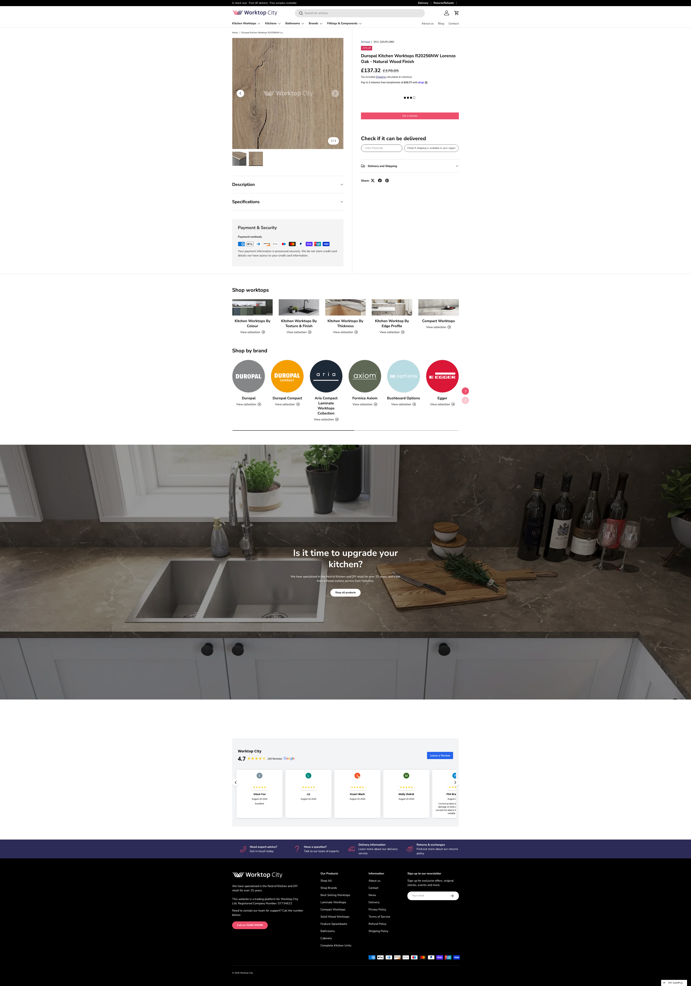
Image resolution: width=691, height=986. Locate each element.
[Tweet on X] (372, 180)
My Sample (675, 983)
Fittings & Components (342, 23)
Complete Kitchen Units (335, 945)
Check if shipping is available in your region (431, 148)
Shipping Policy (378, 931)
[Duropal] (248, 376)
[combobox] (360, 13)
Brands (313, 23)
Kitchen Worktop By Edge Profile (392, 323)
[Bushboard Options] (403, 376)
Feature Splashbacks (333, 924)
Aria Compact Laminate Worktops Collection (326, 406)
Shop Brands (328, 888)
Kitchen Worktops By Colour (252, 323)
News (372, 895)
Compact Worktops (438, 321)
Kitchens (271, 23)
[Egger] (442, 376)
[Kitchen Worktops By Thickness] (345, 307)
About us (428, 24)
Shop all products (345, 592)
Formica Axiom (365, 398)
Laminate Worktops (333, 902)
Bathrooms (292, 23)
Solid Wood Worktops (334, 917)
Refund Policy (377, 924)
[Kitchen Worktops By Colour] (252, 307)
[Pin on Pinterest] (387, 180)
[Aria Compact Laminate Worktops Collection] (326, 376)
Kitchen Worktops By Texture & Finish (299, 323)
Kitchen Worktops (244, 23)
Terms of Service (379, 917)
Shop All (326, 881)
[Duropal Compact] (287, 376)
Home (235, 32)
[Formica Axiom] (365, 376)
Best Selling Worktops (335, 895)
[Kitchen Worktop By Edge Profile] (392, 307)
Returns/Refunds (443, 3)
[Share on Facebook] (379, 180)
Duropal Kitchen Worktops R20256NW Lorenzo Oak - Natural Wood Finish (262, 32)
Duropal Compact (287, 398)
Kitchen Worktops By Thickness (345, 323)
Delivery (423, 3)
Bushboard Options (403, 398)
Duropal (365, 42)
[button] (457, 13)
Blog (441, 24)
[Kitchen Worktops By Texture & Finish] (299, 307)
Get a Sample (409, 115)
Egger (442, 398)
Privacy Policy (377, 909)
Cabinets (326, 938)
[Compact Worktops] (438, 307)
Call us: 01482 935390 (250, 925)
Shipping (381, 76)
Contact (454, 24)
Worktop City (246, 972)
